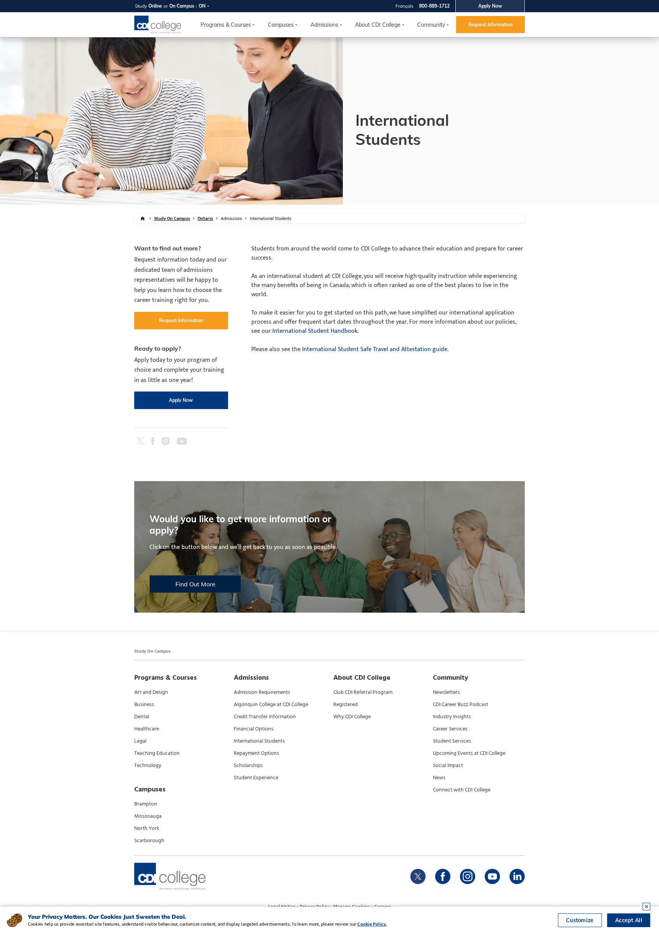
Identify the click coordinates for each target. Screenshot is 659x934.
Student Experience (256, 778)
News (439, 778)
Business (144, 704)
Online (155, 6)
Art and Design (151, 692)
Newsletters (446, 692)
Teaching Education (157, 753)
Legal (140, 741)
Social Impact (448, 765)
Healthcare (146, 729)
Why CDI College (352, 717)
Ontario (205, 218)
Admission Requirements (262, 692)
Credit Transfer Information (265, 717)
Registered (345, 704)
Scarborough (149, 840)
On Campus (181, 6)
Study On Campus (172, 218)
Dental (141, 717)
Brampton (145, 804)
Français (404, 6)
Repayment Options (256, 753)
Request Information (490, 24)
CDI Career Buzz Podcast (460, 704)
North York (146, 828)
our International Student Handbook (309, 331)
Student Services (452, 741)
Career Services (450, 729)
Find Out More (195, 584)
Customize (580, 920)
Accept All (628, 920)
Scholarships (248, 765)
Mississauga (148, 816)
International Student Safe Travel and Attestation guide (374, 349)
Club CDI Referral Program (362, 692)
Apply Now (490, 6)
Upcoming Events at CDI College (469, 753)
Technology (147, 765)
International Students (259, 741)
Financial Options (253, 729)
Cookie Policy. (372, 924)
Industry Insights (452, 717)
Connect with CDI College (461, 790)
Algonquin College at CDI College (271, 704)
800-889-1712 (434, 6)
